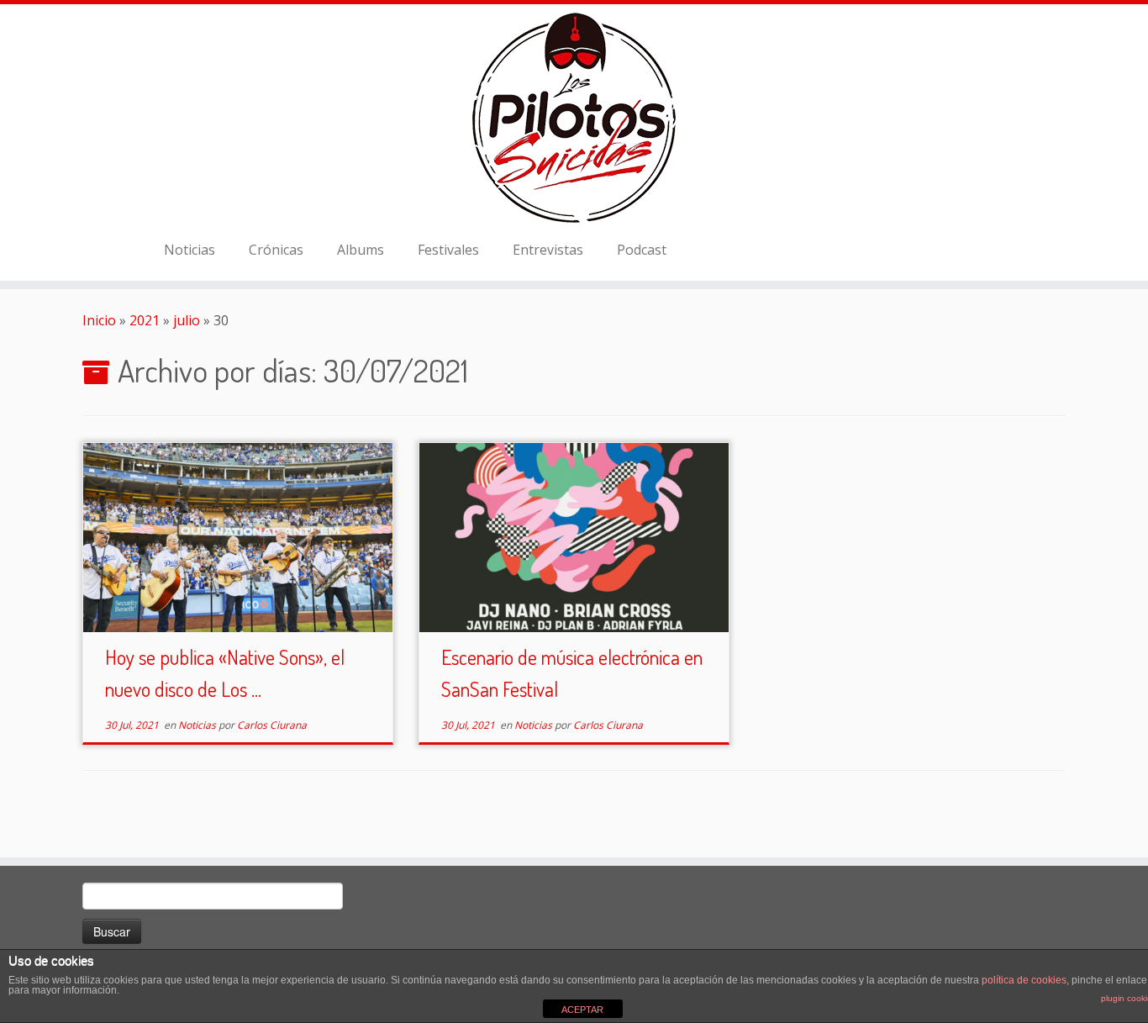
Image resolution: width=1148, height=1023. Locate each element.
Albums (360, 249)
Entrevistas (548, 249)
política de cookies (1024, 980)
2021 (144, 320)
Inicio (99, 320)
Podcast (641, 249)
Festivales (448, 249)
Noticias (189, 249)
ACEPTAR (582, 1010)
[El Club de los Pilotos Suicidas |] (574, 118)
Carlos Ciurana (272, 725)
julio (186, 320)
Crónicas (276, 249)
